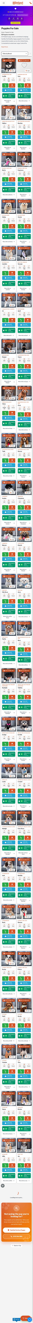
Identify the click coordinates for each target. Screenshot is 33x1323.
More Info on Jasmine (7, 289)
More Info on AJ (8, 335)
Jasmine (4, 264)
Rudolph (4, 687)
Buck (3, 922)
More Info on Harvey (23, 476)
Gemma (4, 1062)
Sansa (4, 1109)
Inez (19, 76)
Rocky (4, 969)
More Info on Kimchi (23, 570)
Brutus (20, 1109)
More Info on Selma (8, 241)
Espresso (20, 170)
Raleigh (4, 828)
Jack (3, 875)
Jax (19, 1156)
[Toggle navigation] (3, 3)
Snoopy (20, 264)
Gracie (20, 217)
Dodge (4, 734)
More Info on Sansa (7, 1133)
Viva (19, 1062)
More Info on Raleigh (7, 853)
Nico (19, 640)
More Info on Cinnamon (23, 523)
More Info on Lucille (7, 101)
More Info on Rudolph (7, 712)
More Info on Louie (7, 806)
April (19, 311)
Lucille (4, 76)
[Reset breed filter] (30, 53)
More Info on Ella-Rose (7, 617)
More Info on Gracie (23, 242)
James (19, 1249)
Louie (4, 781)
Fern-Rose (21, 828)
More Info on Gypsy (23, 381)
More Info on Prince (23, 994)
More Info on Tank (7, 476)
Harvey (20, 451)
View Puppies (15, 23)
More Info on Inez (23, 100)
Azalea (4, 498)
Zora (19, 405)
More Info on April (23, 335)
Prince (20, 969)
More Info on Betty (7, 194)
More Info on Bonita (7, 1227)
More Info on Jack (7, 900)
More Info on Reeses (23, 947)
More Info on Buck (7, 947)
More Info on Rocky (8, 994)
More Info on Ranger (7, 382)
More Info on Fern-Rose (23, 853)
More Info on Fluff (7, 1041)
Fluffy (4, 639)
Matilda (20, 875)
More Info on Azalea (7, 523)
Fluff (3, 1016)
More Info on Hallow (7, 148)
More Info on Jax (23, 1180)
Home (2, 32)
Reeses (20, 922)
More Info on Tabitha (23, 712)
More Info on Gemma (7, 1087)
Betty (4, 170)
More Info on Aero (23, 616)
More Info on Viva (23, 1087)
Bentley (20, 123)
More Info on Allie (7, 1180)
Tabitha (20, 687)
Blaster (4, 545)
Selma (4, 217)
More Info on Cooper (23, 806)
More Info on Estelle (23, 759)
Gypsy (20, 357)
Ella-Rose (5, 592)
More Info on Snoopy (23, 289)
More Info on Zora (23, 429)
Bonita (4, 1202)
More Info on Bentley (23, 148)
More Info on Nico (23, 665)
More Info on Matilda (23, 900)
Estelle (20, 734)
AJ (3, 311)
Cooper (20, 781)
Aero (19, 592)
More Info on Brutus (23, 1134)
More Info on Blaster (7, 570)
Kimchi (20, 545)
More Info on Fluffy (7, 663)
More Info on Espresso (23, 195)
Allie (3, 1156)
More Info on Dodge (7, 759)
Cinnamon (21, 498)
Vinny (4, 404)
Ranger (4, 357)
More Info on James (23, 1273)
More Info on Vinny (7, 428)
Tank (3, 451)
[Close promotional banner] (31, 16)
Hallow (4, 123)
